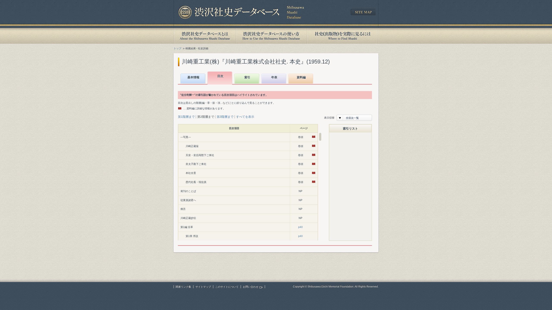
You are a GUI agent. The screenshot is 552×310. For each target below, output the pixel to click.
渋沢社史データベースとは (204, 36)
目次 (220, 76)
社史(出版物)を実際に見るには (342, 36)
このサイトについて (226, 286)
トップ (177, 48)
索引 (247, 77)
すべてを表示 (245, 116)
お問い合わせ (250, 286)
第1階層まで (186, 116)
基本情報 (193, 77)
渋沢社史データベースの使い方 (271, 36)
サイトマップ (203, 286)
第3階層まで (225, 116)
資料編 (301, 77)
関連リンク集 (183, 286)
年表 (274, 77)
